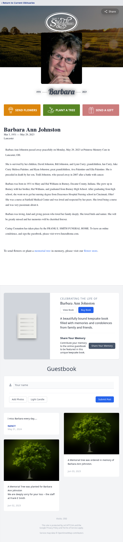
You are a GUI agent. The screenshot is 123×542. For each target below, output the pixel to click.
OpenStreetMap (65, 533)
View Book (68, 309)
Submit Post (104, 399)
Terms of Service (70, 527)
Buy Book (86, 309)
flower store (90, 251)
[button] (31, 460)
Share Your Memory (102, 345)
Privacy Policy (52, 527)
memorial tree (42, 251)
